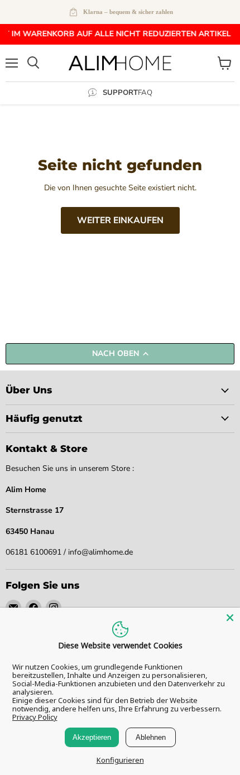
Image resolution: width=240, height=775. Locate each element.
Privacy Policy (34, 717)
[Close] (230, 617)
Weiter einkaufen (120, 220)
